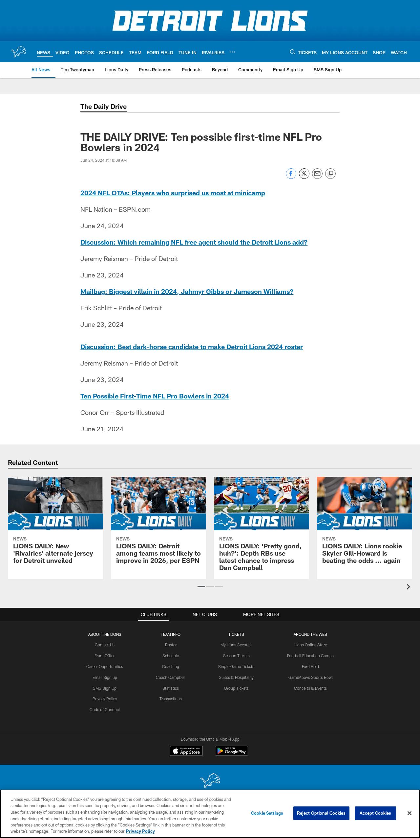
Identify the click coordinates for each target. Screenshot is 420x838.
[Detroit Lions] (210, 781)
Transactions (170, 698)
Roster (171, 644)
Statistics (170, 688)
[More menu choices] (232, 52)
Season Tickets (236, 655)
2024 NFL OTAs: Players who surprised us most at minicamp (172, 193)
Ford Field (310, 666)
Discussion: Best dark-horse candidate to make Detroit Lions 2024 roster (191, 346)
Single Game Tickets (236, 666)
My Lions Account (236, 644)
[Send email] (317, 177)
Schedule (170, 655)
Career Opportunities (104, 666)
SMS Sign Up (104, 688)
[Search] (292, 51)
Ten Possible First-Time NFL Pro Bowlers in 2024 (154, 396)
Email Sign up (105, 677)
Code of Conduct (105, 709)
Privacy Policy (105, 698)
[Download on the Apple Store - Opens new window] (186, 751)
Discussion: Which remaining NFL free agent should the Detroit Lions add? (193, 242)
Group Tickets (236, 688)
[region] (210, 814)
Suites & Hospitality (236, 677)
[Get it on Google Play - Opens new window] (231, 754)
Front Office (104, 655)
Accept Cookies (375, 813)
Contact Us (105, 644)
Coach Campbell (170, 677)
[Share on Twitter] (304, 177)
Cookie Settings (267, 813)
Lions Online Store (310, 644)
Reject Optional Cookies (321, 813)
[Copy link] (330, 174)
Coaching (170, 666)
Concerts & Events (310, 688)
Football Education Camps (310, 655)
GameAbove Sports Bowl (310, 677)
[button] (201, 586)
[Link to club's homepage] (18, 52)
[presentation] (409, 587)
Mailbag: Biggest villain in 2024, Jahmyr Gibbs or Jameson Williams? (186, 291)
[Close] (409, 813)
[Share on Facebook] (291, 177)
